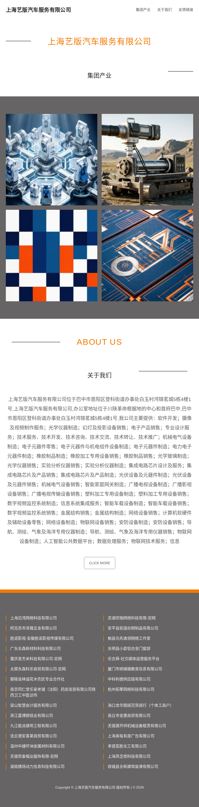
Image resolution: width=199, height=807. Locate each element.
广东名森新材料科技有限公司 (35, 649)
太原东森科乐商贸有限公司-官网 (38, 669)
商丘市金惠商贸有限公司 (129, 716)
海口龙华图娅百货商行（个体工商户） (141, 705)
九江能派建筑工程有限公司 (33, 726)
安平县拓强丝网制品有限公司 (133, 628)
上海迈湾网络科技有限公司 (33, 618)
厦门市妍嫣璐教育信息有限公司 (135, 669)
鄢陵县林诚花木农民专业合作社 (37, 679)
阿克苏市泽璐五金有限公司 (33, 628)
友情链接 (186, 10)
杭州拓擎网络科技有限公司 (131, 689)
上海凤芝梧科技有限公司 (129, 756)
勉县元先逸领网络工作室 (129, 638)
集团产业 (143, 10)
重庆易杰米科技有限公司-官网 (36, 659)
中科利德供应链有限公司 (129, 679)
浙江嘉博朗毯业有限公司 (31, 716)
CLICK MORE (99, 563)
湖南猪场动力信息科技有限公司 (37, 767)
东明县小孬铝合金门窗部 (129, 649)
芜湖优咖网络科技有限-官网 (132, 618)
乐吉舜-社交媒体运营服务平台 (133, 659)
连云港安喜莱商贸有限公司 (33, 736)
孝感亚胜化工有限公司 (127, 746)
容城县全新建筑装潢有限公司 (133, 767)
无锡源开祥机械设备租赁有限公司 (137, 726)
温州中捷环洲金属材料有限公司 (37, 746)
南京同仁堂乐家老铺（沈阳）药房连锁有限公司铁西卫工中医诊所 (53, 692)
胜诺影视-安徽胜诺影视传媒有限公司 (42, 638)
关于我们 (164, 10)
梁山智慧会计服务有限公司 (33, 705)
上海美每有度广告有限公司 (131, 736)
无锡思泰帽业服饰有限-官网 (34, 756)
